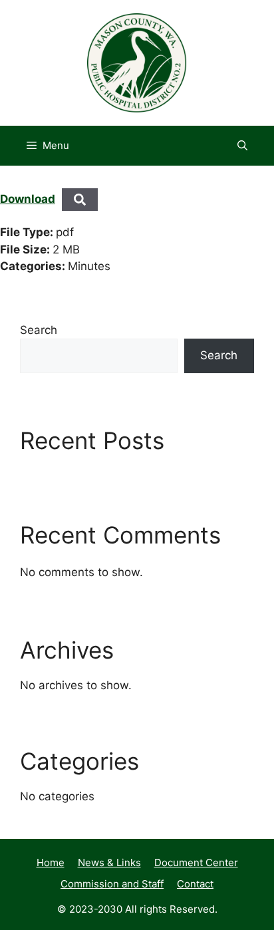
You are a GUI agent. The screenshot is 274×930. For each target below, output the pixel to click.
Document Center (196, 862)
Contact (195, 883)
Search (38, 330)
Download (27, 199)
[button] (242, 146)
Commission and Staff (112, 883)
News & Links (109, 862)
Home (51, 862)
